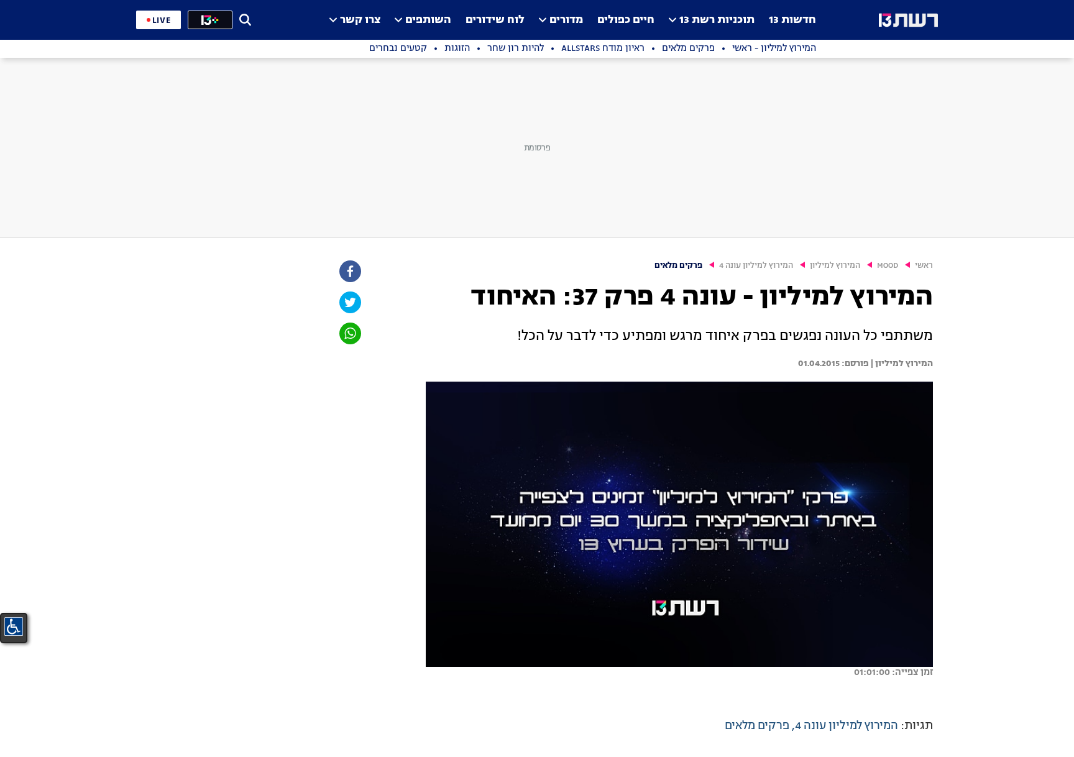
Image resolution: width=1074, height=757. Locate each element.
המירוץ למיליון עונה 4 (756, 265)
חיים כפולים (625, 20)
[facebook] (349, 271)
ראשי (924, 265)
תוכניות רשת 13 (717, 20)
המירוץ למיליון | (901, 363)
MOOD (887, 265)
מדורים (566, 20)
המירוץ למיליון (835, 265)
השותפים (428, 20)
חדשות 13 (792, 20)
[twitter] (349, 302)
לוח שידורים (495, 20)
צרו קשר (360, 20)
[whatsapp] (349, 333)
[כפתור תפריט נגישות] (13, 626)
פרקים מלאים (678, 265)
